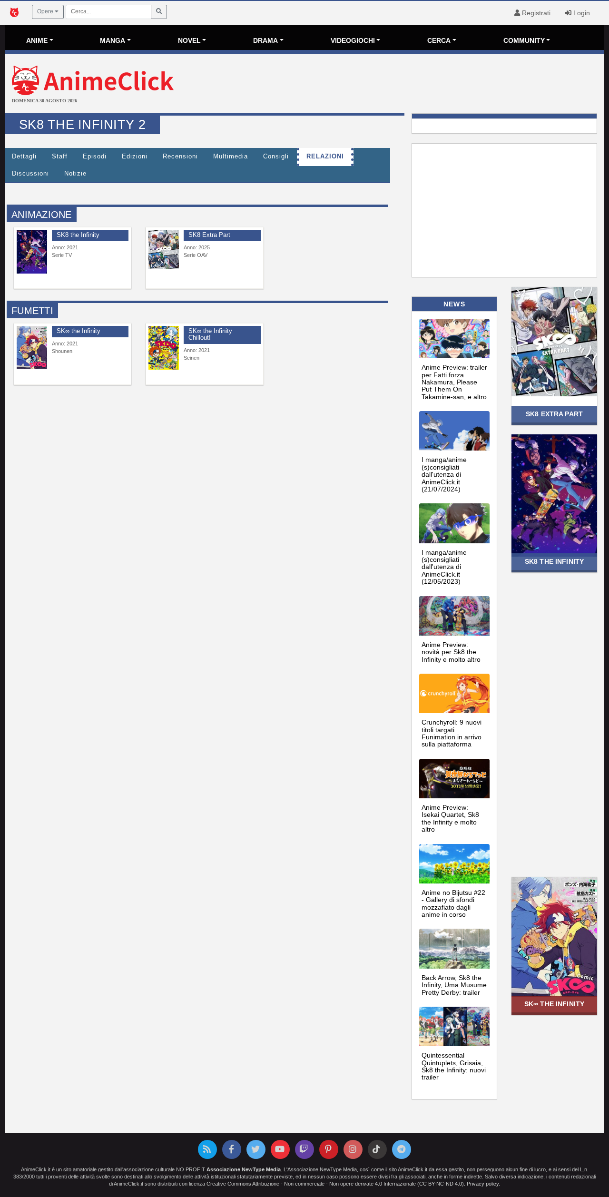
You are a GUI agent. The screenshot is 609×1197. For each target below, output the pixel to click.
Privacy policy (483, 1184)
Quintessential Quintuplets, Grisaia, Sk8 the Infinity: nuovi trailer (454, 1066)
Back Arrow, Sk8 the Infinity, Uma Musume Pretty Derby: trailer (454, 985)
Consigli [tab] (276, 156)
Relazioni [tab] (325, 156)
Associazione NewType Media (243, 1169)
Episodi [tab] (95, 156)
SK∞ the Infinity (554, 1004)
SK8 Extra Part (554, 414)
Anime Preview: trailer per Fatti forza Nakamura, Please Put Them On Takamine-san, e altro (454, 382)
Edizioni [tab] (134, 156)
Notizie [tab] (75, 173)
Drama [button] (265, 40)
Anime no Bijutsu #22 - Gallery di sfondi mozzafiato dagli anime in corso (453, 903)
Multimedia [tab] (230, 156)
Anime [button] (37, 40)
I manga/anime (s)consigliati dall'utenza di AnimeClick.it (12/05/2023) (444, 567)
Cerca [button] (439, 40)
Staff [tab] (60, 156)
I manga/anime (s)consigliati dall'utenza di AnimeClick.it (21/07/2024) (444, 474)
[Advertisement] (404, 84)
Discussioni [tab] (30, 173)
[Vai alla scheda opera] (32, 251)
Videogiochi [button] (353, 40)
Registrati (535, 13)
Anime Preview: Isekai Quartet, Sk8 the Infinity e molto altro (450, 818)
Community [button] (524, 40)
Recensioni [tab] (180, 156)
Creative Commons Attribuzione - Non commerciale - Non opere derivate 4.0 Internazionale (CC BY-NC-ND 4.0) (335, 1184)
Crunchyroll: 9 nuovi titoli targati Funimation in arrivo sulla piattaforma (451, 733)
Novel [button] (189, 40)
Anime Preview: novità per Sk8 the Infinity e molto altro (451, 652)
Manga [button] (112, 40)
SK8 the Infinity (554, 561)
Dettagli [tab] (24, 156)
